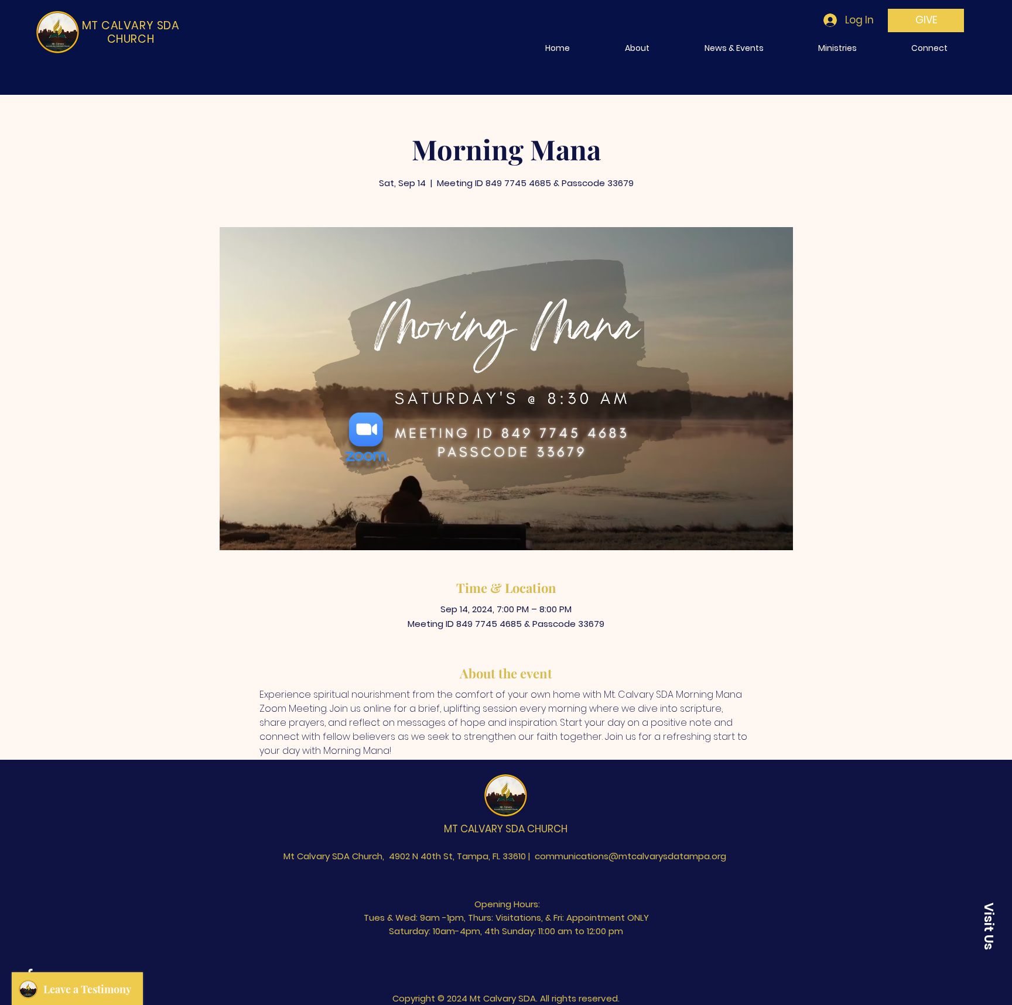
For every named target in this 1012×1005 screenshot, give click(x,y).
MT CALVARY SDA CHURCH (505, 829)
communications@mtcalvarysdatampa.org (630, 856)
